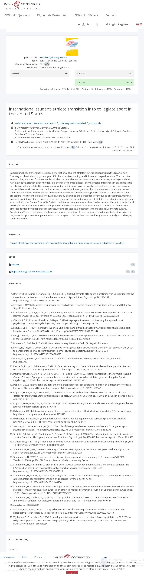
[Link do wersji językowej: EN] (140, 24)
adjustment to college (113, 242)
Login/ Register (119, 24)
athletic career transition (31, 242)
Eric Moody (95, 123)
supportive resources (89, 242)
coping (13, 242)
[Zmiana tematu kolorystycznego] (97, 24)
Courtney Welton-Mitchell (73, 123)
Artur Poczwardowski (45, 123)
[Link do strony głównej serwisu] (22, 4)
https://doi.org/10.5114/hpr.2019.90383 (31, 271)
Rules (25, 557)
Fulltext (15, 264)
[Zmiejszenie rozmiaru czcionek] (77, 24)
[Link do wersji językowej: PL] (137, 24)
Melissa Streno (23, 123)
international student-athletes (61, 242)
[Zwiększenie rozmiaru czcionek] (90, 24)
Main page (9, 557)
